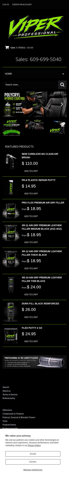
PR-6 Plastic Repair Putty (38, 180)
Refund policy (9, 398)
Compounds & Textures (13, 414)
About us (7, 391)
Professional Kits (10, 428)
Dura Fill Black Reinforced (40, 303)
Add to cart (31, 171)
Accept (33, 454)
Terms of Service (10, 394)
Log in (6, 5)
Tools (5, 421)
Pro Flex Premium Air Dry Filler (43, 202)
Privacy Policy (34, 445)
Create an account (22, 5)
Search (6, 387)
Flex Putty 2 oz (32, 328)
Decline (32, 462)
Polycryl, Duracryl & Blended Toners (19, 417)
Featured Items (9, 425)
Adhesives (7, 410)
